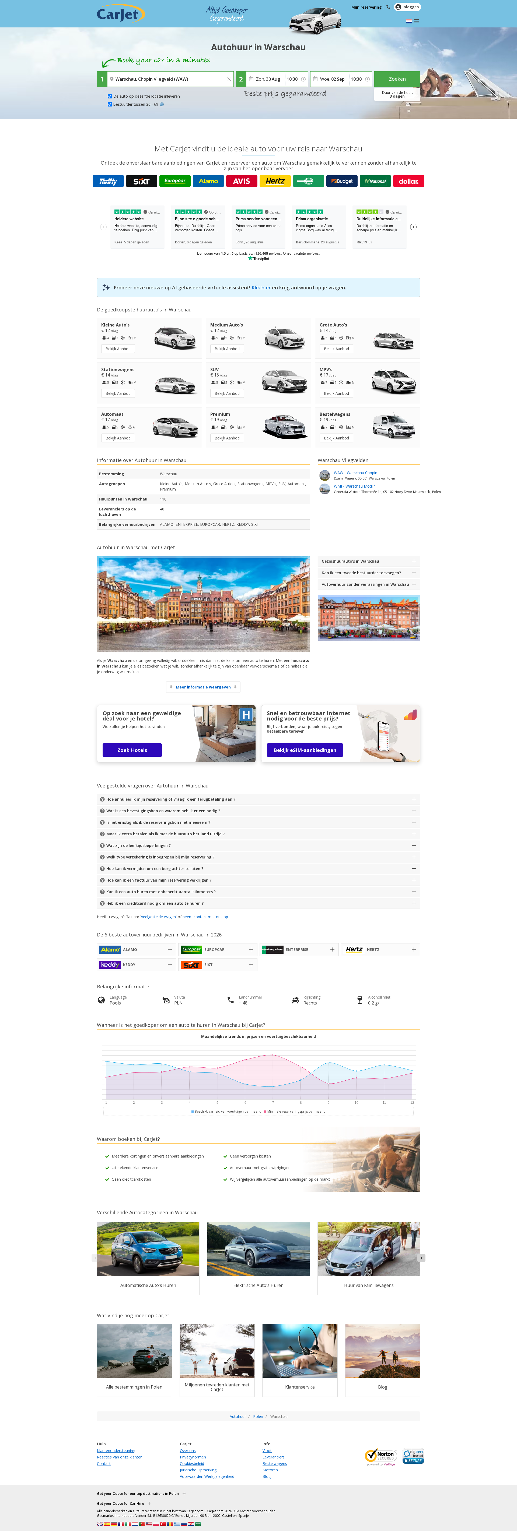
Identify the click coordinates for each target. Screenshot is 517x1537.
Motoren (270, 1469)
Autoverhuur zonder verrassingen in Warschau (365, 584)
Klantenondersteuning (116, 1450)
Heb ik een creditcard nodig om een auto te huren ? (155, 903)
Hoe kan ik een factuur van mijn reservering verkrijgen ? (158, 880)
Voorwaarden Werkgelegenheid (207, 1476)
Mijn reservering (366, 7)
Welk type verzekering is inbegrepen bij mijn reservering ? (160, 857)
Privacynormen (193, 1457)
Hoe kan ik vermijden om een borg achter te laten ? (154, 868)
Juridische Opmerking (198, 1469)
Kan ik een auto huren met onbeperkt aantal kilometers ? (161, 891)
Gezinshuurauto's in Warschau (350, 561)
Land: (113, 75)
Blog (267, 1476)
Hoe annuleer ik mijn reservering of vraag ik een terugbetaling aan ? (170, 799)
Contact (104, 1463)
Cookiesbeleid (192, 1463)
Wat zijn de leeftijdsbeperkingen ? (138, 845)
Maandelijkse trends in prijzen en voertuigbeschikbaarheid (258, 1036)
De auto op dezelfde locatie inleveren (146, 96)
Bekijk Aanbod (118, 348)
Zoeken (397, 79)
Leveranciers (274, 1457)
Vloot (267, 1450)
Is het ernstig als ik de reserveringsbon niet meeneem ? (158, 822)
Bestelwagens (275, 1463)
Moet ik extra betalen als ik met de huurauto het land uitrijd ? (165, 833)
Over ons (188, 1450)
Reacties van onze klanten (119, 1457)
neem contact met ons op (205, 916)
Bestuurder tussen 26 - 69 (135, 104)
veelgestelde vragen (158, 916)
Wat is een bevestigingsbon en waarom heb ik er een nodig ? (163, 810)
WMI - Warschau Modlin (387, 489)
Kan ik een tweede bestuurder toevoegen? (361, 572)
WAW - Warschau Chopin (364, 475)
